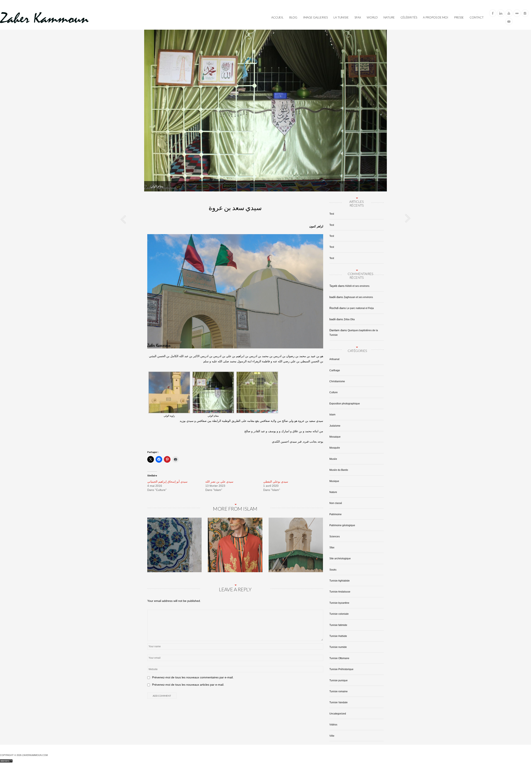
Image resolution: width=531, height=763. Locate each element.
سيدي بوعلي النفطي (275, 481)
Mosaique (335, 436)
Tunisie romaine (338, 691)
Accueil (277, 17)
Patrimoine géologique (342, 525)
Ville (331, 735)
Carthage (334, 370)
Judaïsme (334, 425)
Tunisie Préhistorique (341, 669)
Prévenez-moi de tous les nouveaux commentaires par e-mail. (193, 677)
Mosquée (334, 447)
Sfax (357, 17)
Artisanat (334, 359)
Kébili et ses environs (357, 286)
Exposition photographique (344, 403)
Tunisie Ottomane (339, 658)
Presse (459, 17)
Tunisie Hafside (338, 636)
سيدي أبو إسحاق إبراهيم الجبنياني (167, 481)
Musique (334, 481)
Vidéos (333, 724)
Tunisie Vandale (338, 702)
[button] (169, 394)
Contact (477, 17)
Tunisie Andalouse (339, 591)
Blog (293, 17)
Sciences (334, 536)
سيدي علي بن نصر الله (219, 481)
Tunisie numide (338, 647)
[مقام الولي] (378, 183)
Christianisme (337, 381)
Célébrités (409, 17)
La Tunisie (341, 17)
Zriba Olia (349, 319)
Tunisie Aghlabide (339, 580)
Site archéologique (340, 558)
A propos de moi (435, 17)
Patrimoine (335, 514)
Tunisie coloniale (339, 613)
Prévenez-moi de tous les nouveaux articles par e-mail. (188, 684)
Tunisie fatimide (338, 625)
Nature (389, 17)
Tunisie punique (338, 680)
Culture (333, 392)
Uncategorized (337, 713)
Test (331, 213)
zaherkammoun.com (35, 755)
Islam (332, 414)
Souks (332, 569)
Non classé (335, 503)
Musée (333, 459)
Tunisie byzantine (339, 602)
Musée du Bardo (338, 470)
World (372, 17)
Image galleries (315, 17)
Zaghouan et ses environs (358, 297)
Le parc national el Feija (360, 308)
